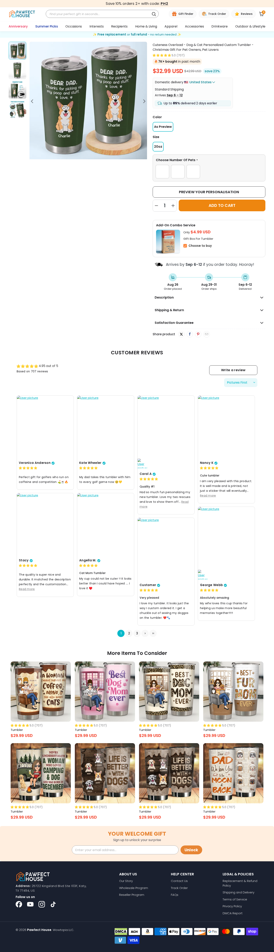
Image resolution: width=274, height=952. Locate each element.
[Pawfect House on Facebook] (19, 904)
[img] (28, 468)
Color (157, 117)
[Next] (144, 101)
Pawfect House (39, 930)
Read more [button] (208, 496)
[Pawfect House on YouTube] (30, 904)
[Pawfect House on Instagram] (42, 904)
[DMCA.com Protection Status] (120, 931)
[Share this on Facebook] (190, 334)
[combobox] (98, 14)
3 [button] (137, 633)
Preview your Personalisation (209, 191)
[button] (162, 55)
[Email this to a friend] (206, 334)
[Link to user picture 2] (142, 463)
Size (156, 137)
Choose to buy (200, 246)
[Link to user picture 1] (45, 427)
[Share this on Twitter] (181, 334)
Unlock (191, 850)
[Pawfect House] (22, 14)
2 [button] (129, 633)
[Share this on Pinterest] (198, 334)
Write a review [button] (233, 370)
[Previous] (32, 101)
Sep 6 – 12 (175, 95)
